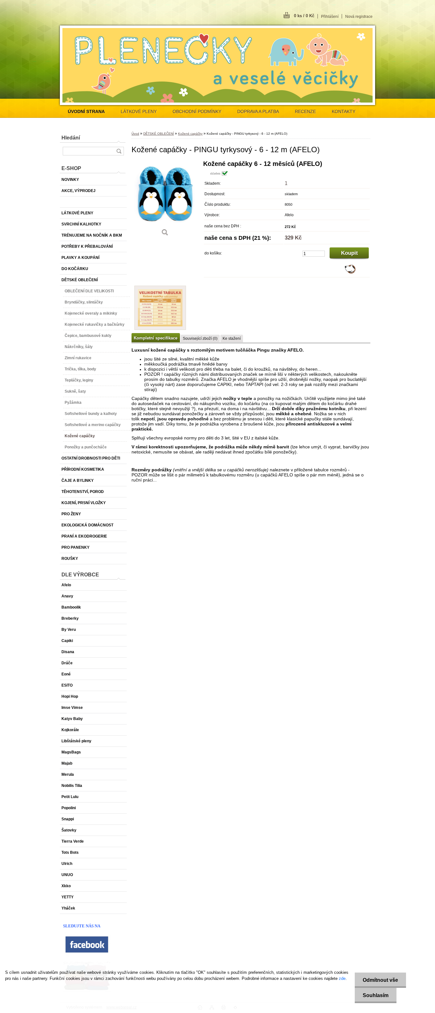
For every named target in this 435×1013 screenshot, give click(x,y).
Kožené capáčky (190, 133)
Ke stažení (232, 338)
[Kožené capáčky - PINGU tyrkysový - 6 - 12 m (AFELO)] (165, 200)
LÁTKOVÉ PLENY (139, 111)
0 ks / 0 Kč (304, 15)
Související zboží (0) (200, 338)
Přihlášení (330, 16)
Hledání (70, 137)
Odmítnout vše (380, 980)
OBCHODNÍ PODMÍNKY (197, 111)
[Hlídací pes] (350, 272)
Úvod (135, 133)
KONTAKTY (343, 111)
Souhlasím (376, 995)
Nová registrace (359, 16)
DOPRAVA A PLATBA (258, 111)
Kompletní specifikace (155, 338)
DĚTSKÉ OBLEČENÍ (158, 133)
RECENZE (305, 111)
